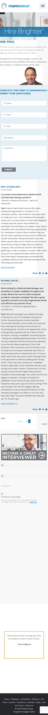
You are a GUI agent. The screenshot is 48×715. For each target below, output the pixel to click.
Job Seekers (25, 699)
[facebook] (40, 273)
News (38, 702)
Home (6, 699)
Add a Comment (8, 267)
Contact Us (29, 705)
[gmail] (46, 273)
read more (33, 502)
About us (35, 699)
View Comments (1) (9, 403)
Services (12, 702)
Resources (21, 702)
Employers (15, 699)
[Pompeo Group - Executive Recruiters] (16, 6)
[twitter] (43, 273)
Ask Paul (31, 702)
